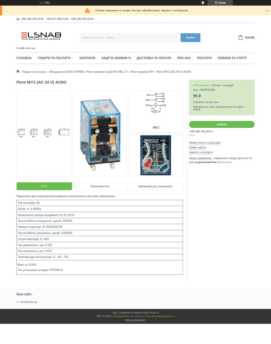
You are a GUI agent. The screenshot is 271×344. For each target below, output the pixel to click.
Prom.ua (154, 312)
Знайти (190, 37)
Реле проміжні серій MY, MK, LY (107, 71)
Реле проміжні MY (142, 71)
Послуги (204, 57)
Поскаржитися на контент (128, 316)
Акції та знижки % (116, 57)
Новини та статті (232, 57)
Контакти (87, 57)
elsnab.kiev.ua (28, 301)
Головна (24, 57)
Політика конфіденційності (160, 316)
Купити (222, 124)
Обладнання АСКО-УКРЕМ (66, 71)
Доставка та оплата (154, 57)
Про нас (184, 57)
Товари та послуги (54, 57)
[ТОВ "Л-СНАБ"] (48, 35)
